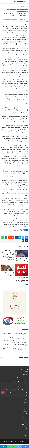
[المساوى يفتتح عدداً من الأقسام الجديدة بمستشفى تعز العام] (7, 267)
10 (18, 386)
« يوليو (26, 399)
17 (18, 389)
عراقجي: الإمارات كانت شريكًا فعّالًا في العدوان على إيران (22, 259)
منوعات (25, 435)
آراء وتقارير (20, 6)
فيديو (26, 419)
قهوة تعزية (19, 11)
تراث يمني (15, 9)
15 (26, 389)
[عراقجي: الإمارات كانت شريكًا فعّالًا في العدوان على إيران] (21, 253)
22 (26, 392)
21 (2, 389)
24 (18, 392)
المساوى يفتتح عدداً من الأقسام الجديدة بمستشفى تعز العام (8, 274)
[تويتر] (23, 237)
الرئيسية (25, 6)
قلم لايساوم (25, 11)
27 (6, 392)
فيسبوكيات (10, 9)
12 (10, 386)
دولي (26, 413)
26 (10, 392)
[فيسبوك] (26, 237)
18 (14, 389)
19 (10, 389)
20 (6, 389)
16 (22, 389)
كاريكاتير (25, 428)
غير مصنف (25, 417)
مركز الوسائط (24, 433)
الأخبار (20, 9)
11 (14, 386)
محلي (26, 430)
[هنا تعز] (19, 1)
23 (22, 392)
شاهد (26, 415)
